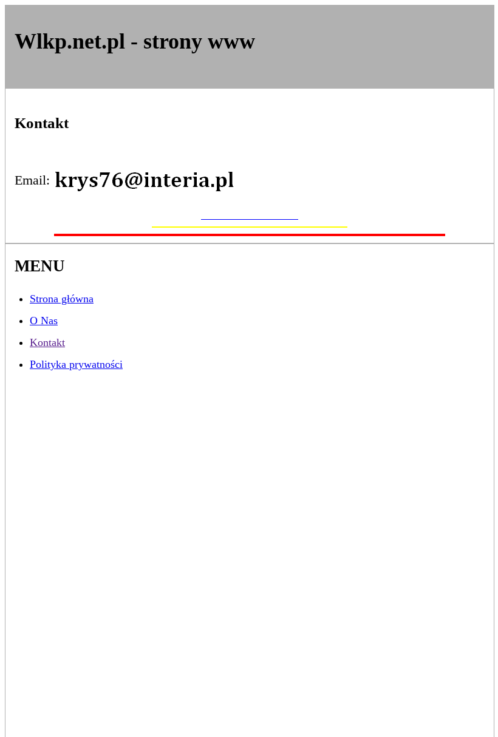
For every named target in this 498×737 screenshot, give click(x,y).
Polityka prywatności (76, 364)
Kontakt (47, 342)
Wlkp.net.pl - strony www (135, 41)
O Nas (44, 320)
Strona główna (62, 299)
